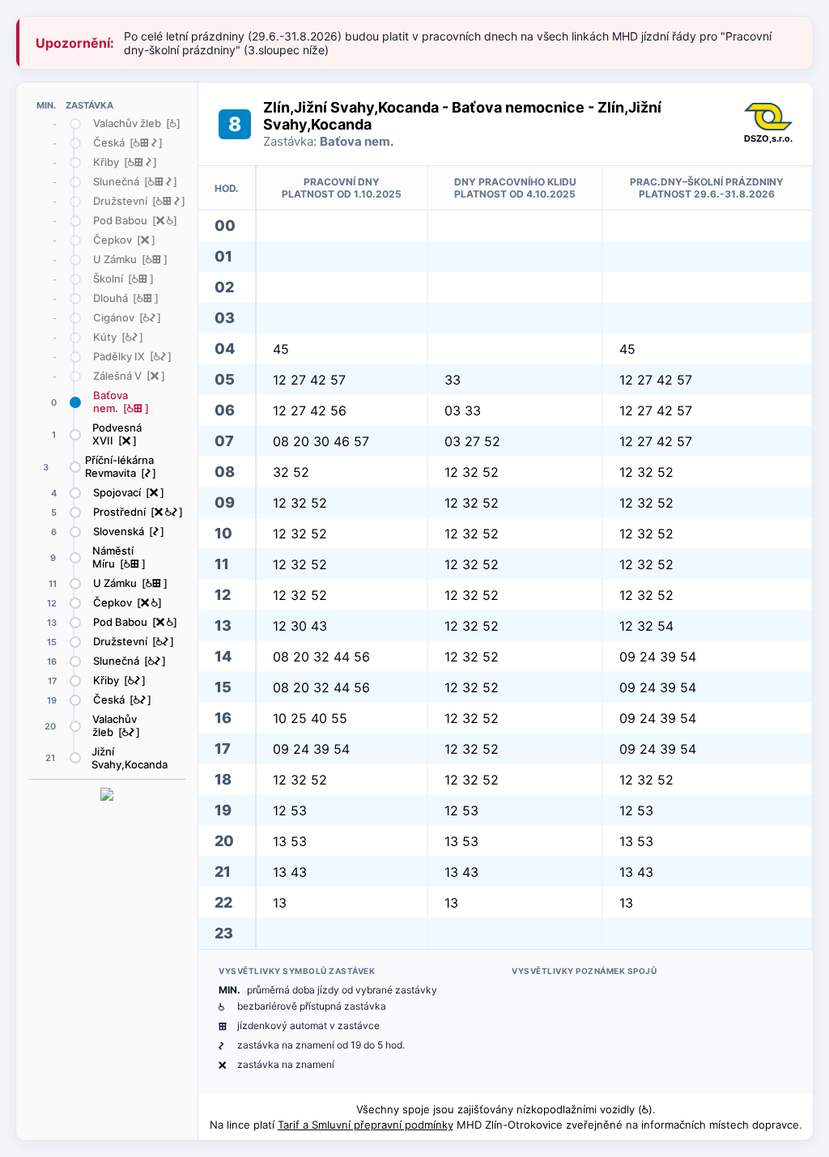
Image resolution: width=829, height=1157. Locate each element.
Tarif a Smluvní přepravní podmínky (365, 1124)
